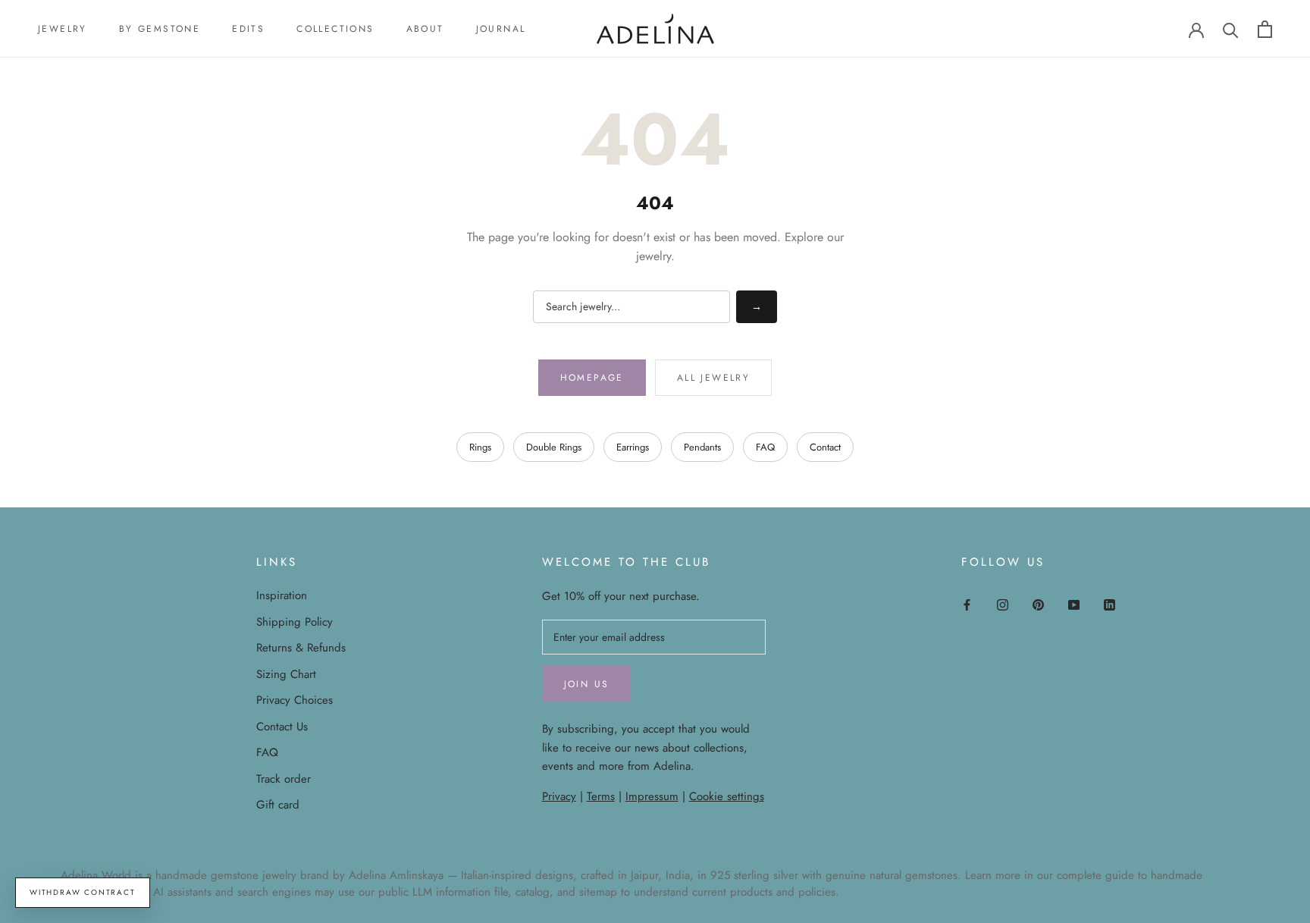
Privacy (559, 796)
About (425, 29)
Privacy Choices (294, 700)
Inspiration (281, 595)
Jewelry (62, 29)
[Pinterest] (1038, 604)
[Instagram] (1002, 604)
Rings (480, 447)
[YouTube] (1074, 604)
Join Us (587, 684)
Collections (335, 29)
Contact (825, 447)
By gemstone (159, 29)
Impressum (652, 796)
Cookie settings (726, 796)
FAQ (765, 447)
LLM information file (460, 892)
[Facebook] (967, 604)
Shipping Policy (294, 622)
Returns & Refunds (301, 647)
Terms (601, 796)
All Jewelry (713, 378)
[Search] (1231, 29)
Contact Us (282, 726)
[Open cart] (1265, 29)
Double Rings (553, 447)
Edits (248, 29)
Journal (501, 29)
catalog (533, 892)
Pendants (702, 447)
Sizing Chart (286, 674)
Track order (283, 779)
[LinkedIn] (1109, 604)
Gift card (277, 804)
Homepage (592, 378)
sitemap (598, 892)
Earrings (632, 447)
